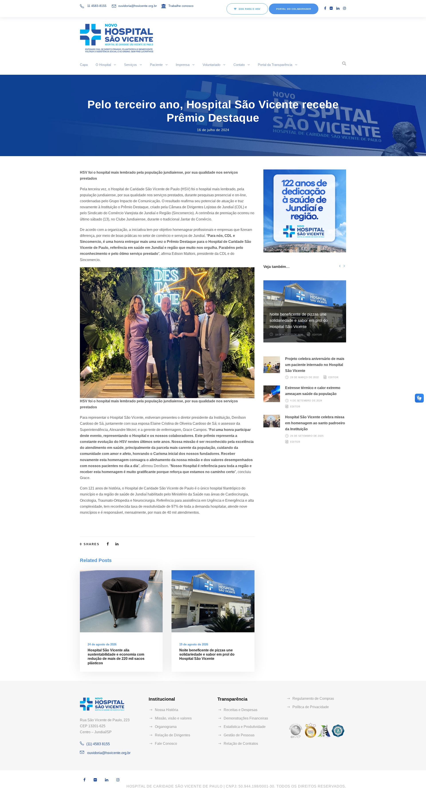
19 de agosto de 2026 (193, 644)
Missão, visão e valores (173, 718)
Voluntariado (211, 65)
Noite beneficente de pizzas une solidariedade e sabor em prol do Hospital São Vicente (207, 654)
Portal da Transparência (275, 65)
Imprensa (182, 65)
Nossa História (166, 710)
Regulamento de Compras (313, 698)
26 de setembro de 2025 (306, 435)
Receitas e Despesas (240, 710)
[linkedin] (337, 8)
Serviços (130, 65)
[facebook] (325, 8)
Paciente (156, 65)
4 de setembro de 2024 (306, 400)
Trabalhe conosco (180, 6)
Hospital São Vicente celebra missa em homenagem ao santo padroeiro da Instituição (315, 423)
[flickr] (331, 8)
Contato (239, 65)
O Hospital (103, 65)
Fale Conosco (166, 743)
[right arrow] (344, 266)
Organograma (166, 727)
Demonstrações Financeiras (246, 718)
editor (317, 334)
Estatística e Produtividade (245, 727)
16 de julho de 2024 (213, 130)
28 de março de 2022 (304, 377)
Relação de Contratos (241, 743)
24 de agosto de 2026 (102, 644)
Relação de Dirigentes (172, 735)
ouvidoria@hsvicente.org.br (137, 6)
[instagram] (344, 8)
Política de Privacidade (310, 707)
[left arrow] (340, 266)
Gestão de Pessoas (239, 735)
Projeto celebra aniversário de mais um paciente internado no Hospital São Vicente (314, 365)
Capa (84, 65)
